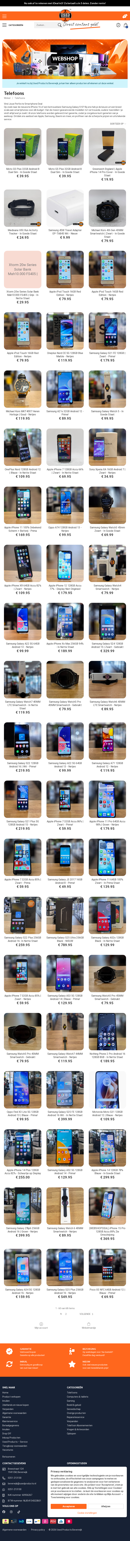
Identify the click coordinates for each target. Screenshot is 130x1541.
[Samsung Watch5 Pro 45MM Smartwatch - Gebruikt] (107, 973)
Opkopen (71, 1433)
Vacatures (7, 1450)
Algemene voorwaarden (14, 1413)
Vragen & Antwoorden (78, 1429)
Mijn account (41, 1328)
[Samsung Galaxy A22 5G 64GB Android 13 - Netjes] (22, 621)
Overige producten (76, 1413)
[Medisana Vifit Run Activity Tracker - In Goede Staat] (22, 208)
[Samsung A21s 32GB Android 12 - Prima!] (65, 389)
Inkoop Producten (11, 1437)
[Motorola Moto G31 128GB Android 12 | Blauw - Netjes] (107, 1089)
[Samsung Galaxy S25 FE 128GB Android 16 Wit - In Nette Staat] (65, 1089)
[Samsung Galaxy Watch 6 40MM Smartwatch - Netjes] (65, 1206)
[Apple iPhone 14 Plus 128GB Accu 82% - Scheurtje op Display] (22, 1148)
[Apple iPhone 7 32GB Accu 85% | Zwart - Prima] (22, 857)
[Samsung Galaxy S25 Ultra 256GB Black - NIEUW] (65, 915)
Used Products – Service (15, 1442)
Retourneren (8, 1456)
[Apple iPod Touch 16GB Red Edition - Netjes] (65, 269)
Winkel (7, 98)
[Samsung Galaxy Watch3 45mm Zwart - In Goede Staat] (107, 505)
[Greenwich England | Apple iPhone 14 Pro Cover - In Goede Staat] (107, 146)
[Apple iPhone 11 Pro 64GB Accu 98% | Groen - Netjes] (107, 799)
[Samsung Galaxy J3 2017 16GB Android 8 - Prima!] (65, 857)
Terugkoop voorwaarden (14, 1446)
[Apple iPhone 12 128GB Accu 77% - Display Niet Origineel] (65, 563)
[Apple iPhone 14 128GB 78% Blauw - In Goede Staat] (107, 1148)
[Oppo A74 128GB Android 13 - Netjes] (65, 505)
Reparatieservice (75, 1417)
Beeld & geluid (74, 1405)
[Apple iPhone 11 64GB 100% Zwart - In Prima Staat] (107, 857)
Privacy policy (38, 1529)
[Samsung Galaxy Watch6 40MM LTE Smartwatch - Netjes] (107, 679)
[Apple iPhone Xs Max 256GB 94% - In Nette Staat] (65, 621)
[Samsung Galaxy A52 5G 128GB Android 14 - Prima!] (65, 1148)
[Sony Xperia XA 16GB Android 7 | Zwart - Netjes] (107, 447)
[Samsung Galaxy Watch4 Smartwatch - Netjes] (107, 563)
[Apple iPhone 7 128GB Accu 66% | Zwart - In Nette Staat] (65, 447)
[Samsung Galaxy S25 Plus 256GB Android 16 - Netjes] (65, 1267)
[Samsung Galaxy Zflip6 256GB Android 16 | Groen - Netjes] (22, 1206)
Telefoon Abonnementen (79, 1425)
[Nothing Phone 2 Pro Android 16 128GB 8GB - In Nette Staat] (107, 1031)
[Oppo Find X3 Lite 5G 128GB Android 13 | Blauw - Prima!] (22, 1089)
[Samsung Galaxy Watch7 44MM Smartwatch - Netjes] (65, 1031)
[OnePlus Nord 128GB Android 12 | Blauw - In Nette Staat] (22, 447)
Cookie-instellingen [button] (87, 1513)
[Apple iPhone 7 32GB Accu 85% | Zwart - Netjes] (22, 973)
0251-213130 (14, 1478)
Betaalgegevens (10, 1425)
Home (5, 1392)
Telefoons (20, 98)
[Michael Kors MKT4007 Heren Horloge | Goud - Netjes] (22, 389)
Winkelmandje (89, 1328)
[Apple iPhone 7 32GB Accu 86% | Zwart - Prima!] (65, 799)
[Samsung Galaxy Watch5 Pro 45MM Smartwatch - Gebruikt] (65, 679)
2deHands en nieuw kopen (15, 1405)
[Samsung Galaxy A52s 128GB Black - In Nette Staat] (107, 915)
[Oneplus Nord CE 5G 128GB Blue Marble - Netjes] (65, 330)
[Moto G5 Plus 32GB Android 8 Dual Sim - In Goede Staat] (22, 146)
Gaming (71, 1401)
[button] (87, 1314)
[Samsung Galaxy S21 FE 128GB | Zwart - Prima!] (107, 330)
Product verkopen (11, 1396)
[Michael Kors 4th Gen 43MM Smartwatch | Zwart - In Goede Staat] (107, 208)
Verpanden (7, 1409)
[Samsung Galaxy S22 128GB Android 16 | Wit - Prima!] (22, 741)
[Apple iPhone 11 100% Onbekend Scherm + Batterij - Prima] (22, 505)
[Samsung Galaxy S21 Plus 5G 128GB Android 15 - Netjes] (22, 799)
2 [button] (66, 1314)
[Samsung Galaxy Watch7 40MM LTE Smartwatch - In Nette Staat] (22, 679)
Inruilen (6, 1401)
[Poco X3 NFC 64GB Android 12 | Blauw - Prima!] (107, 1267)
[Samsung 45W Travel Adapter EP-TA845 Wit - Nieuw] (65, 208)
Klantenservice (10, 1421)
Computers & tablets (77, 1396)
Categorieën (15, 25)
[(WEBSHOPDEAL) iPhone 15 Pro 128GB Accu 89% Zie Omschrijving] (107, 1206)
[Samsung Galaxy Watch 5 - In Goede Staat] (107, 389)
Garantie (6, 1417)
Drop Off (6, 1433)
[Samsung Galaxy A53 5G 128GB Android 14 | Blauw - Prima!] (65, 973)
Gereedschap (74, 1409)
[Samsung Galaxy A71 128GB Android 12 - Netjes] (107, 741)
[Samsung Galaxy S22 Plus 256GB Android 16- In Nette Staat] (22, 915)
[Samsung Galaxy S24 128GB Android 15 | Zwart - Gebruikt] (107, 621)
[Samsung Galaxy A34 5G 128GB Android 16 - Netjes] (22, 1267)
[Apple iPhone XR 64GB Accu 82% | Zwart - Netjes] (22, 563)
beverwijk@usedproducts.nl (22, 1483)
